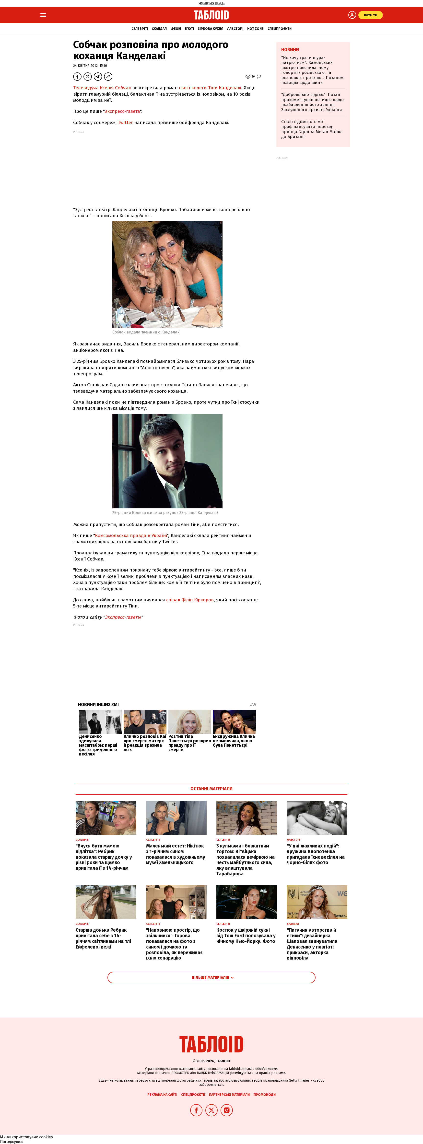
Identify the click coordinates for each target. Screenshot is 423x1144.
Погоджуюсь (11, 1141)
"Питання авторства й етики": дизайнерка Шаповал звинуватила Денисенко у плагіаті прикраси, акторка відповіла (312, 944)
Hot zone (255, 29)
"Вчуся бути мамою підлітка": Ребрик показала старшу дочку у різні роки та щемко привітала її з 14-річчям (104, 857)
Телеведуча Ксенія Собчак (102, 88)
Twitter (125, 122)
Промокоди (265, 1095)
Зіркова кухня (210, 29)
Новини (290, 49)
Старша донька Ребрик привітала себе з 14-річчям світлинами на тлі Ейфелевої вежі (103, 938)
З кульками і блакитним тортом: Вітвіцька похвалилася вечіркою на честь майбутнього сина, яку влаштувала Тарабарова (245, 860)
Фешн (176, 29)
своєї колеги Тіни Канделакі (210, 88)
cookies (46, 1137)
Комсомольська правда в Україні (131, 535)
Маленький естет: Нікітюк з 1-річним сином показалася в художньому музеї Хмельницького (175, 854)
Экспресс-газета (122, 111)
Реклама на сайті (162, 1095)
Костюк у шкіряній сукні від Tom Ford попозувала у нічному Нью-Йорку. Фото (246, 935)
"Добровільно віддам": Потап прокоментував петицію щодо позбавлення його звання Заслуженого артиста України (312, 102)
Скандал (159, 29)
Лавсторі (235, 29)
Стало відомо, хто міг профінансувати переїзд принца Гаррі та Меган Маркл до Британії (311, 129)
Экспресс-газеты (123, 617)
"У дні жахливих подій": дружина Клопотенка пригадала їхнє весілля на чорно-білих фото (316, 854)
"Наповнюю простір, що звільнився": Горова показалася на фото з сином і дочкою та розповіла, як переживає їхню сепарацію (174, 944)
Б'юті (189, 29)
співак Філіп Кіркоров (190, 600)
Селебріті (139, 29)
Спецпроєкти (280, 29)
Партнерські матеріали (229, 1095)
